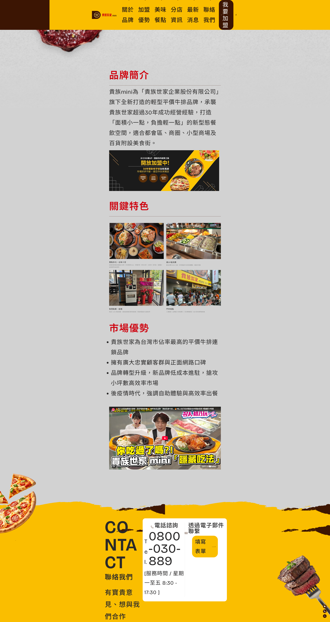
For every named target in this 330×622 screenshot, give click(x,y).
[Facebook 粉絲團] (236, 15)
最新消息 (193, 15)
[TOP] (325, 606)
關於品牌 (128, 15)
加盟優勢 (144, 15)
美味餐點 (160, 15)
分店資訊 (177, 15)
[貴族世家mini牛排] (106, 15)
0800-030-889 (162, 548)
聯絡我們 (209, 15)
